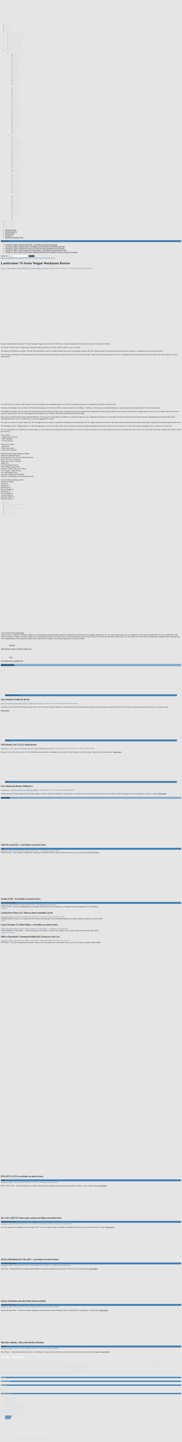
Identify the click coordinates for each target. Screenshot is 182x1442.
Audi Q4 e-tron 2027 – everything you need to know (23, 845)
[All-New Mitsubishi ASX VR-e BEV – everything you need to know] (22, 1255)
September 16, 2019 (7, 790)
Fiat (14, 94)
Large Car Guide (15, 42)
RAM (15, 186)
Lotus (15, 150)
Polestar (16, 181)
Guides (7, 31)
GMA (15, 105)
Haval (15, 113)
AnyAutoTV (9, 226)
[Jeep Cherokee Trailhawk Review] (22, 693)
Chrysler (16, 78)
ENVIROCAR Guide (16, 37)
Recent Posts (5, 798)
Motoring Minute (10, 221)
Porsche (16, 183)
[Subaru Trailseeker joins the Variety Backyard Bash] (22, 1297)
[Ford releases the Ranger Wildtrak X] (22, 780)
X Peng (16, 217)
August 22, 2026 (6, 851)
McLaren (16, 160)
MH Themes (43, 1439)
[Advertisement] (39, 17)
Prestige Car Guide (15, 46)
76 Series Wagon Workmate (14, 504)
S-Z (10, 194)
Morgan (16, 169)
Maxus (15, 156)
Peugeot (16, 179)
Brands (7, 50)
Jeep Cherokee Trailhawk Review (15, 699)
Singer (15, 198)
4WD (7, 502)
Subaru (15, 205)
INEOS (16, 122)
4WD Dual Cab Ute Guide (14, 1411)
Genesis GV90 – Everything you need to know (21, 899)
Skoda (15, 200)
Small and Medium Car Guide (19, 44)
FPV (15, 99)
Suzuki (15, 207)
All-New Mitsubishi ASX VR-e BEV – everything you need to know (30, 1259)
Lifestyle (8, 224)
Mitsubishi (16, 167)
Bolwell (16, 65)
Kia (14, 139)
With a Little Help (7, 1389)
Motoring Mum (10, 222)
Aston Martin (17, 58)
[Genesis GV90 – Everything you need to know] (40, 895)
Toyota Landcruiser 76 (12, 514)
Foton (15, 97)
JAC (15, 128)
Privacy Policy (10, 234)
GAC (15, 101)
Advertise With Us (5, 1381)
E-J (10, 86)
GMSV (15, 107)
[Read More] (5, 710)
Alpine (15, 56)
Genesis (16, 103)
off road (7, 510)
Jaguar (15, 131)
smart (15, 202)
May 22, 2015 (5, 703)
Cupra (15, 82)
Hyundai (16, 120)
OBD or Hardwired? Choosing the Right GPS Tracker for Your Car (30, 936)
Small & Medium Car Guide (43, 748)
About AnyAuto (10, 230)
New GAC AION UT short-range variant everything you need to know (31, 1218)
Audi (15, 59)
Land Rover (17, 145)
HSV (15, 116)
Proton (15, 185)
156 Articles (20, 633)
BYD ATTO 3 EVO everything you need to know (22, 1176)
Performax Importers (20, 177)
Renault (16, 190)
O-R (10, 173)
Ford (15, 95)
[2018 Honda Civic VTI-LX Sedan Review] (22, 738)
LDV (15, 149)
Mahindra (16, 152)
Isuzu (15, 126)
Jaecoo (15, 130)
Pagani (15, 175)
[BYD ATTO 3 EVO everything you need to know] (40, 1172)
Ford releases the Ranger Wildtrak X (17, 786)
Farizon (16, 90)
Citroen (15, 80)
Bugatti (15, 69)
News (7, 29)
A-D (10, 52)
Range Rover (17, 188)
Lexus (15, 147)
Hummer (16, 118)
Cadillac (16, 73)
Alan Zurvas (18, 748)
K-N (10, 135)
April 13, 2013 (6, 268)
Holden (15, 111)
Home (7, 25)
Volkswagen (17, 213)
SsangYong (17, 203)
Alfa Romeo (17, 54)
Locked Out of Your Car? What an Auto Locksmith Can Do (27, 913)
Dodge (15, 84)
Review (7, 512)
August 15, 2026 (6, 940)
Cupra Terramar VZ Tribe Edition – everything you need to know (29, 924)
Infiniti (15, 124)
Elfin (15, 88)
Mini (15, 166)
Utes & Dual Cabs (15, 35)
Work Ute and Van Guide (17, 39)
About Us (3, 1377)
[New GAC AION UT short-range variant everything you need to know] (22, 1214)
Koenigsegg (17, 141)
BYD (15, 71)
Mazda (15, 158)
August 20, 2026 (6, 929)
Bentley (16, 61)
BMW (15, 63)
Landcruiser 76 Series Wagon (15, 508)
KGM (15, 137)
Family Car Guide (15, 40)
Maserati (16, 154)
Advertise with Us (11, 232)
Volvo (15, 215)
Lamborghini (17, 143)
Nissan (15, 171)
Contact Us (9, 235)
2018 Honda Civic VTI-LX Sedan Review (19, 744)
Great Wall (17, 109)
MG (14, 164)
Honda (15, 114)
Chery (15, 75)
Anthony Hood (16, 268)
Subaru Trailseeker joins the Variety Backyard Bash (23, 1301)
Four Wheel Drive (11, 506)
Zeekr (15, 219)
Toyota (15, 211)
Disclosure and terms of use (14, 237)
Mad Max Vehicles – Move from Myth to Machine (22, 1342)
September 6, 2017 (7, 748)
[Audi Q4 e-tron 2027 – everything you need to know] (40, 840)
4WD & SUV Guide (16, 33)
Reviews (8, 27)
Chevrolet (16, 76)
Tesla (15, 209)
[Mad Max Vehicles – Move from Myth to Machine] (22, 1338)
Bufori (15, 67)
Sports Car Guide (15, 48)
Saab (15, 196)
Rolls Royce (17, 192)
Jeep (14, 133)
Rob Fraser (14, 703)
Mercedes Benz (18, 162)
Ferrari (15, 92)
